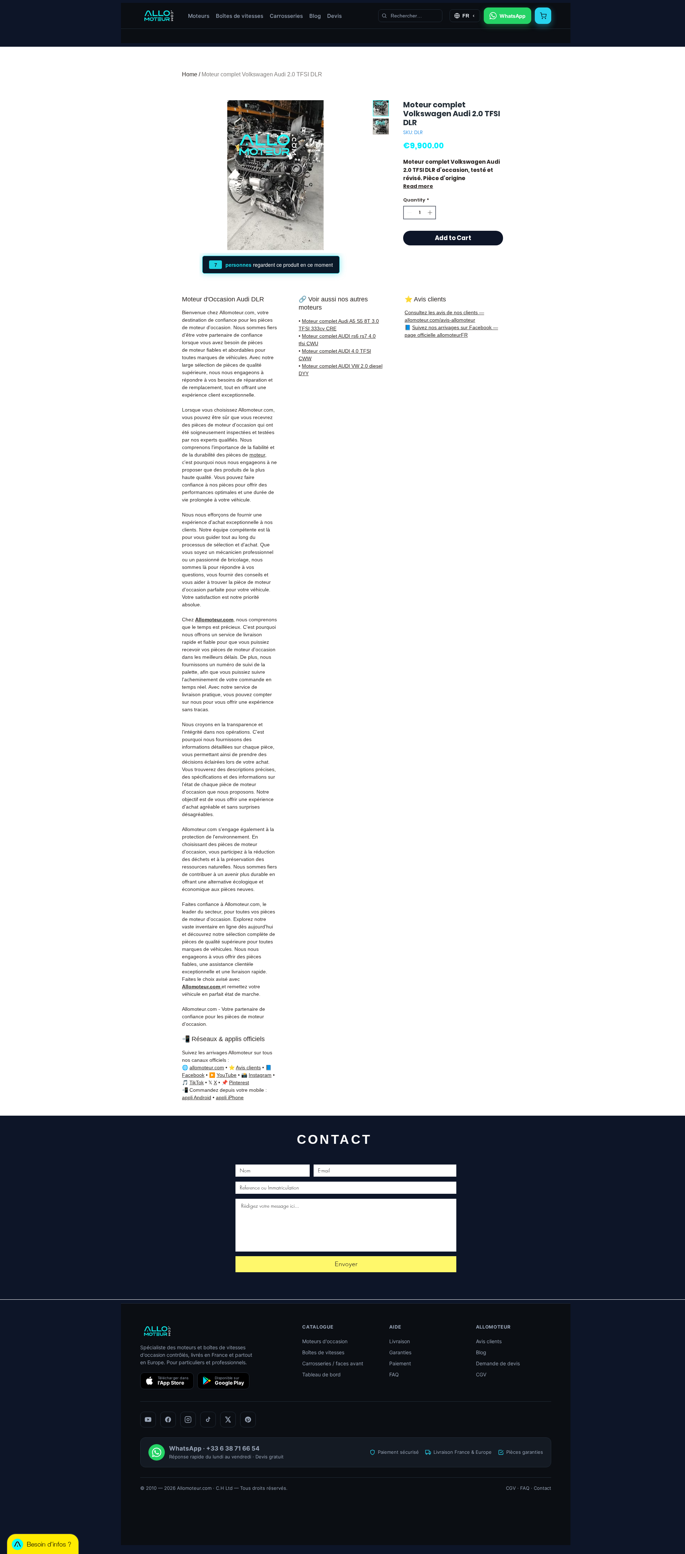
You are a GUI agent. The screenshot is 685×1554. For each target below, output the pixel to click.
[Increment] (430, 213)
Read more (418, 186)
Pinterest (239, 1082)
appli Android (196, 1097)
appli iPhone (230, 1097)
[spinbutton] (419, 213)
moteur (257, 455)
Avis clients (248, 1067)
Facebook (193, 1075)
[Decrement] (409, 213)
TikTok (196, 1082)
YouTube (227, 1075)
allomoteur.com (206, 1067)
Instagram (260, 1075)
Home (189, 74)
